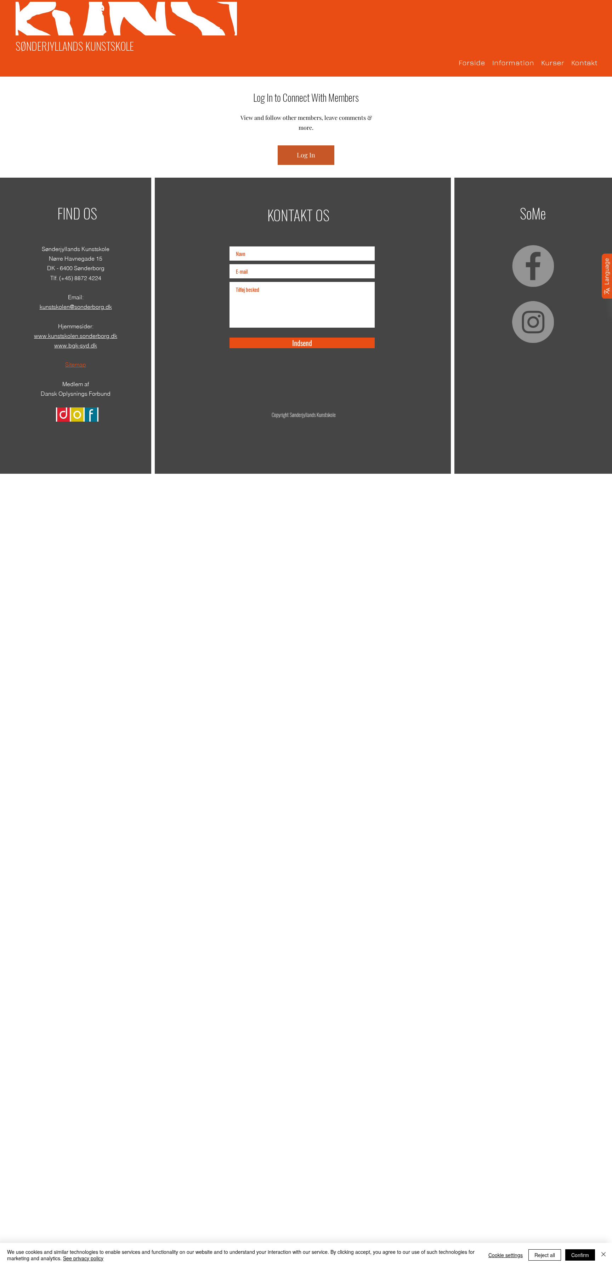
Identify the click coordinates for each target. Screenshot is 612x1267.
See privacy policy (83, 1258)
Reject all (544, 1254)
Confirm (580, 1254)
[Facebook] (533, 266)
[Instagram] (533, 322)
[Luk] (603, 1255)
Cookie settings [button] (505, 1254)
